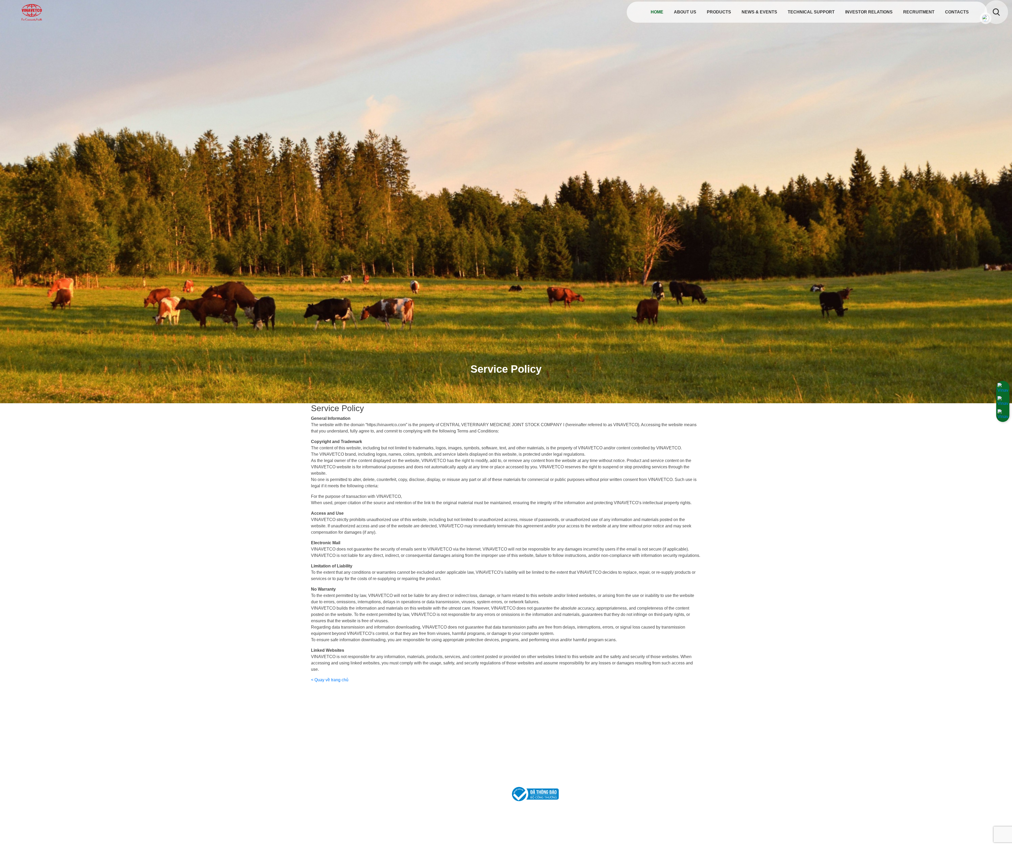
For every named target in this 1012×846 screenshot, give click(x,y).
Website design (658, 835)
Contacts (957, 12)
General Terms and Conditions (542, 753)
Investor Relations (869, 12)
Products (719, 12)
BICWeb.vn (687, 835)
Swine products (628, 736)
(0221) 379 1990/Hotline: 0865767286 (361, 780)
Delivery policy (528, 761)
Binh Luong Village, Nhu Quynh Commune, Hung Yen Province (388, 772)
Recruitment (919, 12)
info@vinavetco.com (343, 742)
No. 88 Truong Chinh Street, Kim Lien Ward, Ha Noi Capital (384, 727)
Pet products (625, 744)
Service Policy (527, 744)
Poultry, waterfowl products (639, 728)
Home (656, 12)
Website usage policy (534, 736)
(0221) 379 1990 (374, 735)
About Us (685, 12)
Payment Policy (528, 770)
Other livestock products (636, 770)
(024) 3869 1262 (341, 735)
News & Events (759, 12)
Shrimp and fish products (637, 753)
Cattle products (628, 761)
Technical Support (811, 12)
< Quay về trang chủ (329, 680)
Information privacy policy (538, 728)
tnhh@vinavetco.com (343, 788)
